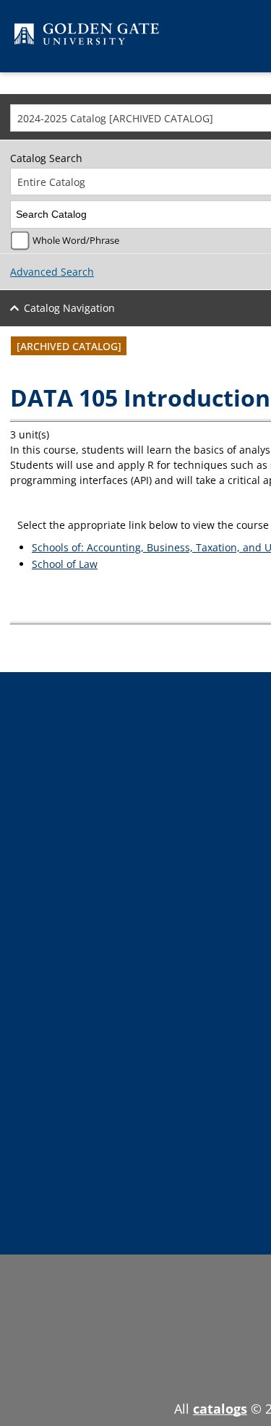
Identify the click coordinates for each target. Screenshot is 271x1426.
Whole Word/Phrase (76, 240)
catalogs (220, 1408)
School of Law (65, 564)
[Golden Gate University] (86, 36)
